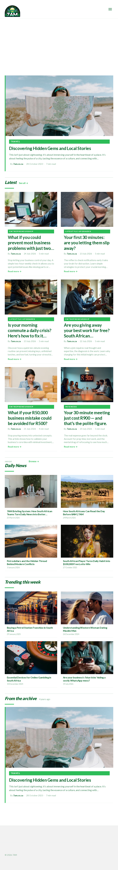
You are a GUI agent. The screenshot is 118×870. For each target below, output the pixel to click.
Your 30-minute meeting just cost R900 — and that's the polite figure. (87, 418)
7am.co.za (18, 164)
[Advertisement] (59, 41)
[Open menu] (110, 9)
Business (71, 407)
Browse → (34, 461)
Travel (15, 141)
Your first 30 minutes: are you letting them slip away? (87, 243)
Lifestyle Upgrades (78, 231)
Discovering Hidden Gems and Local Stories (50, 148)
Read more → (14, 271)
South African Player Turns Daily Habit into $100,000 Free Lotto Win (86, 562)
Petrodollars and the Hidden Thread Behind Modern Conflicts (27, 562)
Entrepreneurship (21, 231)
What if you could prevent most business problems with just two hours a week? (29, 245)
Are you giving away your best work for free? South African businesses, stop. (87, 333)
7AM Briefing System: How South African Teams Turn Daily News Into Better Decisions (29, 514)
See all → (23, 183)
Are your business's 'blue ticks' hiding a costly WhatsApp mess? (84, 679)
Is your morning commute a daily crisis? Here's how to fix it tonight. (29, 333)
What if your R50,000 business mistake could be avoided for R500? (29, 418)
